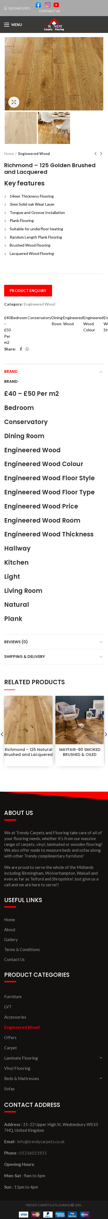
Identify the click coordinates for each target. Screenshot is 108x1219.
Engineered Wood (34, 153)
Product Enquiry (28, 290)
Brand (11, 371)
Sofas (9, 1088)
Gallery (11, 939)
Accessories (15, 1016)
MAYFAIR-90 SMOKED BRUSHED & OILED (79, 752)
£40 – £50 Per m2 (7, 330)
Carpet (10, 1047)
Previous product (95, 153)
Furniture (13, 996)
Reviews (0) (16, 642)
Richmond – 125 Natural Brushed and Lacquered (28, 752)
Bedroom (19, 317)
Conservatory (39, 317)
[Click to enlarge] (13, 102)
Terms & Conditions (22, 949)
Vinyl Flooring (17, 1068)
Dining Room (57, 320)
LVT (8, 1006)
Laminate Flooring (21, 1057)
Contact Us (14, 959)
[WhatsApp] (27, 349)
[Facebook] (21, 349)
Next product (101, 153)
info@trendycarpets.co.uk (41, 1141)
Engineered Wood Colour (93, 323)
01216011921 (19, 8)
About (10, 929)
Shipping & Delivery (24, 656)
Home (9, 153)
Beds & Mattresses (21, 1078)
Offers (10, 1037)
